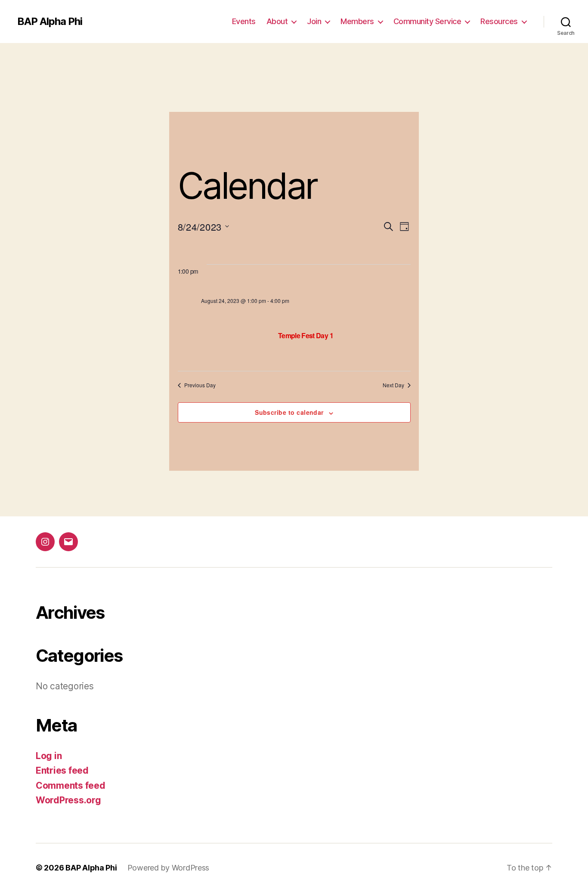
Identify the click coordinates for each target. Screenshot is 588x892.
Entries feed (62, 770)
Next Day (393, 385)
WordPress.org (68, 800)
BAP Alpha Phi (49, 21)
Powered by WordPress (168, 867)
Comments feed (70, 785)
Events (244, 21)
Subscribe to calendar (289, 412)
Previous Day (200, 385)
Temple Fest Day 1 (305, 335)
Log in (49, 755)
